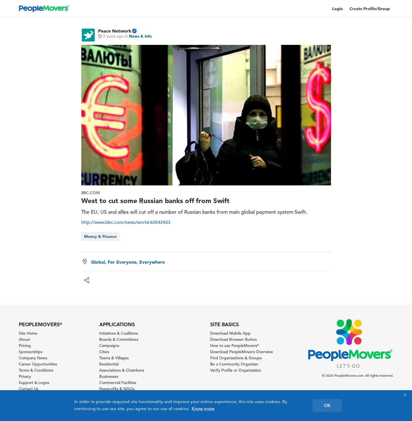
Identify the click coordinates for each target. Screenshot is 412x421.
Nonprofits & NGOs (117, 388)
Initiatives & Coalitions (118, 333)
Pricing (25, 345)
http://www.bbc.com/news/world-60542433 (125, 222)
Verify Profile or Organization (235, 370)
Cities (104, 351)
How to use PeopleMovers (234, 345)
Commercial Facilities (117, 382)
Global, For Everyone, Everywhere (128, 262)
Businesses (108, 376)
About (24, 339)
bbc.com (90, 192)
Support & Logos (34, 382)
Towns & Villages (114, 357)
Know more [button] (203, 408)
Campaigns (109, 345)
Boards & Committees (118, 339)
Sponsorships (30, 351)
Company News (33, 357)
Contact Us (28, 388)
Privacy (25, 376)
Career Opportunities (38, 364)
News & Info (140, 36)
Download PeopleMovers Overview (241, 351)
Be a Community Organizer (234, 364)
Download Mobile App (230, 333)
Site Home (28, 333)
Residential (109, 364)
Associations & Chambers (121, 370)
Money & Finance (100, 236)
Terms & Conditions (36, 370)
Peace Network (114, 31)
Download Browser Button (233, 339)
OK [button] (327, 405)
